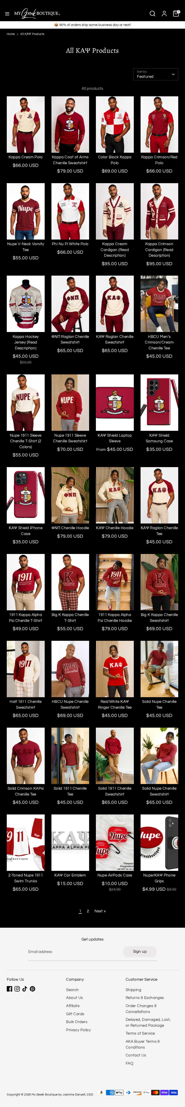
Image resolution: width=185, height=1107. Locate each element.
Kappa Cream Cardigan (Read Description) (115, 250)
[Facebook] (9, 989)
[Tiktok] (25, 989)
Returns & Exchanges (145, 998)
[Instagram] (17, 989)
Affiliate (72, 1006)
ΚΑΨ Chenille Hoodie (114, 528)
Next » (100, 911)
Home (11, 34)
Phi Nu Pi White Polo (70, 244)
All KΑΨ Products (32, 34)
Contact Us (136, 1055)
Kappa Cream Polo (26, 157)
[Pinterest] (32, 989)
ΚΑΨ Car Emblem (70, 875)
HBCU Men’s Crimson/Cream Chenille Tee (159, 342)
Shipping (133, 990)
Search (72, 990)
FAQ (129, 1063)
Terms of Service (140, 1033)
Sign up (140, 952)
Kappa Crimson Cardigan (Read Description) (159, 250)
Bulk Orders (76, 1022)
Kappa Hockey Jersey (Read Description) (26, 342)
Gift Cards (75, 1014)
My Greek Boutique (45, 1094)
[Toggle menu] (7, 13)
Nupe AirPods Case (114, 875)
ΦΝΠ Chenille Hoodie (70, 528)
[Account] (164, 12)
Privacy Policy (78, 1030)
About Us (74, 998)
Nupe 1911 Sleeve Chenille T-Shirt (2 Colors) (26, 441)
